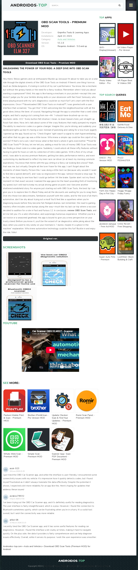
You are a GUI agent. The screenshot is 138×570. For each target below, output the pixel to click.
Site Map (48, 566)
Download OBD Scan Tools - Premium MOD (50, 62)
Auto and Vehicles (66, 39)
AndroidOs (28, 5)
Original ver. (50, 238)
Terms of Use (103, 566)
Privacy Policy (60, 566)
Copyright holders (87, 566)
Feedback (72, 566)
